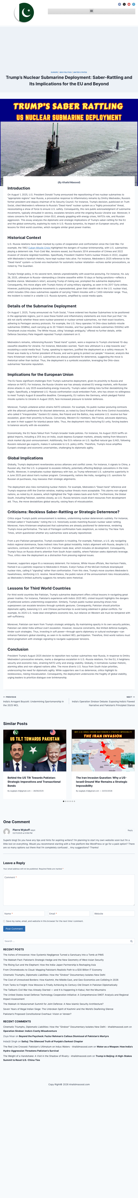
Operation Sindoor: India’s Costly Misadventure (30, 1031)
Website (98, 913)
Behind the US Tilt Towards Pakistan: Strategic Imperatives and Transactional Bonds (34, 781)
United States (80, 72)
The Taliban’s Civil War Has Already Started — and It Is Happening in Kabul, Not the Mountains (54, 990)
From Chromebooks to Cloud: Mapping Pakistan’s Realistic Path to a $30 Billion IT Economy (52, 969)
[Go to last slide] (7, 764)
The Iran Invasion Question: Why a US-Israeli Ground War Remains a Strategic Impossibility (101, 781)
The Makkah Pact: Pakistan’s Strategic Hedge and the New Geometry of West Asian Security (53, 960)
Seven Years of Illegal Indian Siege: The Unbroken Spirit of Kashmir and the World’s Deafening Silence (58, 1009)
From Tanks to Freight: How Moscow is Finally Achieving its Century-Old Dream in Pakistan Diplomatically (60, 985)
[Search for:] (69, 941)
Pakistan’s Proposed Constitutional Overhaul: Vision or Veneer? (37, 1014)
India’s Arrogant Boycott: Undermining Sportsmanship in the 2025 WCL (33, 701)
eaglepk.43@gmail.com (20, 791)
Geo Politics (66, 72)
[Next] (130, 764)
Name (8, 913)
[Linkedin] (133, 4)
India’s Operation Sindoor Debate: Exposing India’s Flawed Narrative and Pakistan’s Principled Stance (103, 701)
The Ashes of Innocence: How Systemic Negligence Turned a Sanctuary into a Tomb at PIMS (53, 954)
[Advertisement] (69, 45)
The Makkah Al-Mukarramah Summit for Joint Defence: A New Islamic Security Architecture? (53, 1004)
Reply (130, 830)
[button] (91, 11)
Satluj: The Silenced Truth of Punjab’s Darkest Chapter (52, 1041)
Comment (10, 877)
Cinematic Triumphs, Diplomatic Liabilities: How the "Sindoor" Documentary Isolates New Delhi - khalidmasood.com (65, 1026)
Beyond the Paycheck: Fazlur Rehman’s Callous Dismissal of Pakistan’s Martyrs (64, 1036)
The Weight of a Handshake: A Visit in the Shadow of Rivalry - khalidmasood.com (47, 1056)
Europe (54, 72)
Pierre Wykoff (21, 829)
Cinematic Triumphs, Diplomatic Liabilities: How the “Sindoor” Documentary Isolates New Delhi (54, 975)
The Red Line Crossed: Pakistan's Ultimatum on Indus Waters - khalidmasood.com (48, 1046)
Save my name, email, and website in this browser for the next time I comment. (44, 921)
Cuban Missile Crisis (39, 247)
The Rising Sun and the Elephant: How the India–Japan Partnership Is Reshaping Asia (49, 964)
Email (53, 913)
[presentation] (34, 750)
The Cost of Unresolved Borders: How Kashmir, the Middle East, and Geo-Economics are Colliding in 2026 (60, 979)
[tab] (63, 801)
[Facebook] (119, 4)
